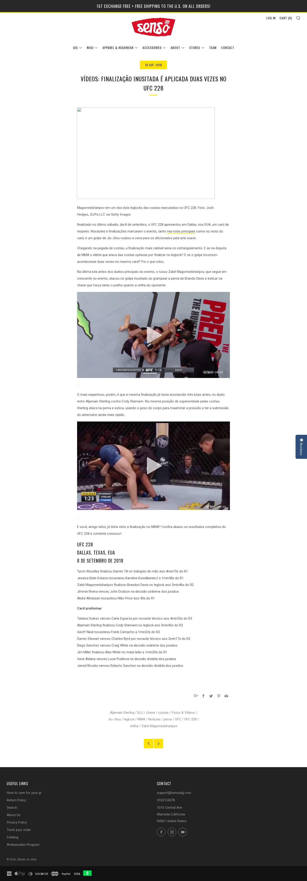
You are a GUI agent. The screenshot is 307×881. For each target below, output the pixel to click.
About (175, 47)
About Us (13, 815)
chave (150, 713)
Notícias (154, 719)
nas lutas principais (181, 231)
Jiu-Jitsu (114, 719)
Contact (227, 47)
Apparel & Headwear (117, 47)
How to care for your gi (24, 793)
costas (163, 713)
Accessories (152, 47)
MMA (141, 719)
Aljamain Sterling (122, 713)
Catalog (12, 837)
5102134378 (166, 800)
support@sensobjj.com (174, 793)
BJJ (140, 713)
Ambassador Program (23, 845)
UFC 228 (190, 719)
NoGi (90, 47)
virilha (134, 726)
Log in (271, 17)
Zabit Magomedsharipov (159, 726)
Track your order (19, 830)
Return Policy (16, 800)
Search (12, 808)
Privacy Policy (17, 822)
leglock (129, 719)
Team (212, 47)
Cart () (286, 17)
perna (168, 719)
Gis (75, 47)
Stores (194, 47)
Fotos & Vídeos (183, 713)
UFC (178, 719)
